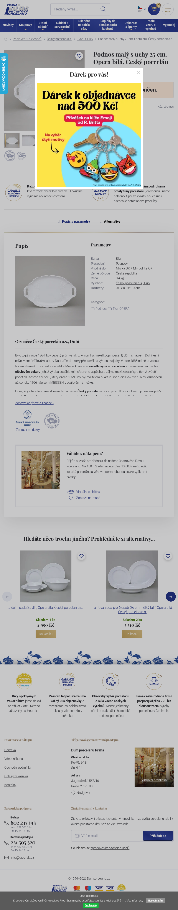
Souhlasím (91, 905)
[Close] (138, 72)
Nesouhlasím (155, 900)
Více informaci (134, 900)
